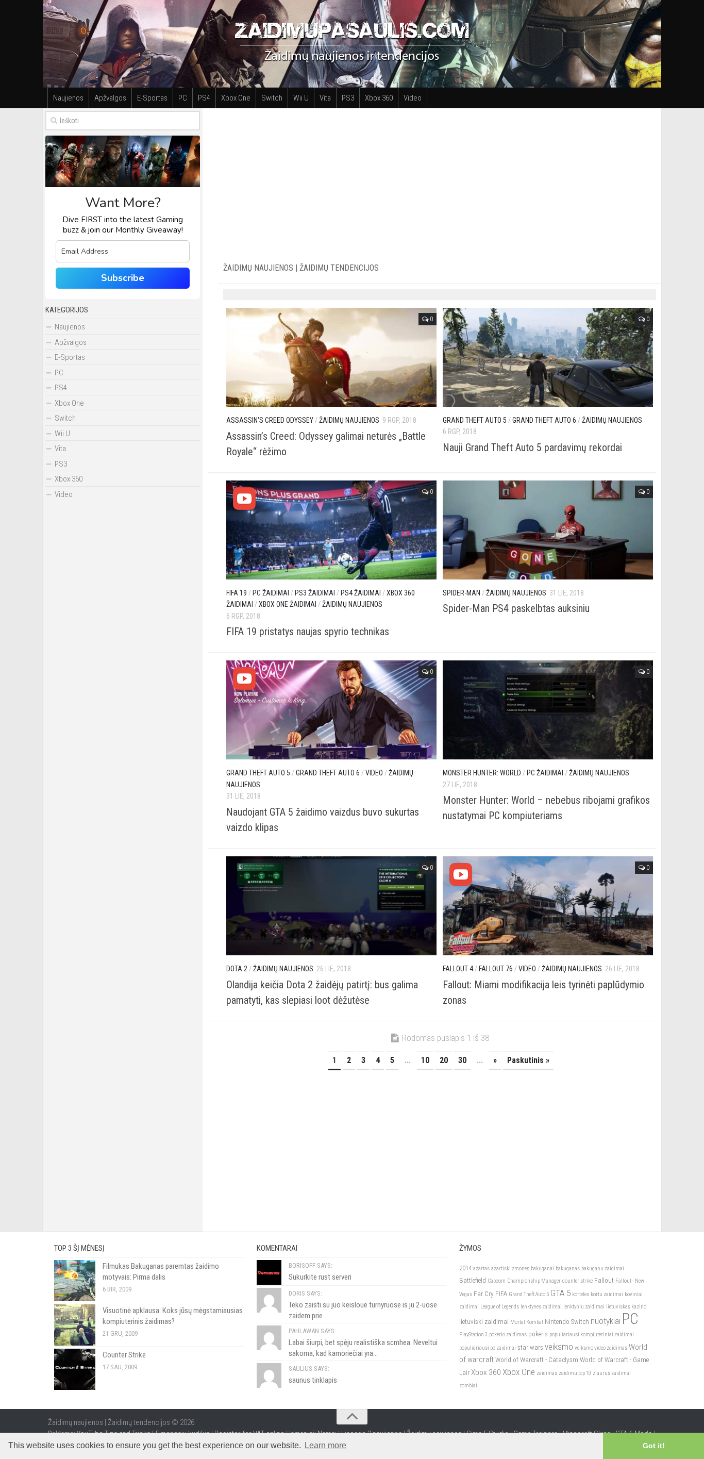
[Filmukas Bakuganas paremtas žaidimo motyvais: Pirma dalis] (74, 1280)
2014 (465, 1268)
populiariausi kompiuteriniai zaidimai (591, 1334)
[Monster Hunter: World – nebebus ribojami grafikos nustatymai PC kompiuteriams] (547, 709)
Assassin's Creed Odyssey (269, 420)
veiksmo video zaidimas (601, 1348)
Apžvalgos (110, 98)
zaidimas (547, 1373)
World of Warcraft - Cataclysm (536, 1360)
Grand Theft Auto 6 (544, 420)
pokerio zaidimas (508, 1334)
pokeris (538, 1334)
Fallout (604, 1280)
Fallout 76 (496, 969)
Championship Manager (534, 1281)
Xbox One (235, 98)
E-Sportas (152, 98)
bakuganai (542, 1268)
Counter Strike (124, 1354)
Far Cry (484, 1294)
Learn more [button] (325, 1445)
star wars (530, 1347)
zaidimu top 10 (575, 1373)
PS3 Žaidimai (315, 593)
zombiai (468, 1385)
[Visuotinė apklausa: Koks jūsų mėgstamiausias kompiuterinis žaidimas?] (74, 1325)
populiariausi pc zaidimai (487, 1348)
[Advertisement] (439, 180)
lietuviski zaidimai (484, 1321)
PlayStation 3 (473, 1334)
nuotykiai (606, 1321)
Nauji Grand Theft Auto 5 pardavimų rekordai (532, 447)
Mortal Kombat (526, 1322)
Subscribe (122, 278)
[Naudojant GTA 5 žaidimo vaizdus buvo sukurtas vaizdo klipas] (331, 709)
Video (413, 98)
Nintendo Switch (567, 1321)
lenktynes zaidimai (541, 1306)
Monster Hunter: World (482, 773)
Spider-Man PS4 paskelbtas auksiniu (516, 608)
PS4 (204, 98)
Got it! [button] (654, 1445)
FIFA (501, 1294)
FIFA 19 (236, 593)
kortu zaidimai (607, 1294)
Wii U (301, 98)
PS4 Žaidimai (361, 593)
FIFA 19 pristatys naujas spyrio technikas (307, 631)
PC (182, 98)
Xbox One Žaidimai (287, 604)
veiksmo (559, 1346)
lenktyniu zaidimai (584, 1306)
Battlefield (472, 1280)
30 (462, 1060)
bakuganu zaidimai (602, 1268)
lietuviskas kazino (626, 1306)
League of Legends (499, 1306)
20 (444, 1060)
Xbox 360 (379, 98)
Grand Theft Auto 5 (475, 420)
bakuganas (568, 1268)
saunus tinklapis (313, 1380)
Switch (271, 98)
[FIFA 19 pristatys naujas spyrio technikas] (331, 529)
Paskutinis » (528, 1060)
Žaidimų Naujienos (349, 420)
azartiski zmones (510, 1268)
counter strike (577, 1281)
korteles (580, 1294)
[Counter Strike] (74, 1369)
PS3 (348, 98)
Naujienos (68, 98)
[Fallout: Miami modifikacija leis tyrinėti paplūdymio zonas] (547, 905)
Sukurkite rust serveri (320, 1277)
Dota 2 (236, 969)
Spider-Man (461, 593)
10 (425, 1060)
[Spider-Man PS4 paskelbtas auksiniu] (547, 529)
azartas (481, 1268)
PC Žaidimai (271, 593)
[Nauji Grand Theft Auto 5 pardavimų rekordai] (547, 357)
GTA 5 (560, 1293)
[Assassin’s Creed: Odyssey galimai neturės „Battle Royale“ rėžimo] (331, 357)
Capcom (497, 1281)
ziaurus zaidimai (612, 1373)
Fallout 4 (458, 969)
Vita (325, 98)
